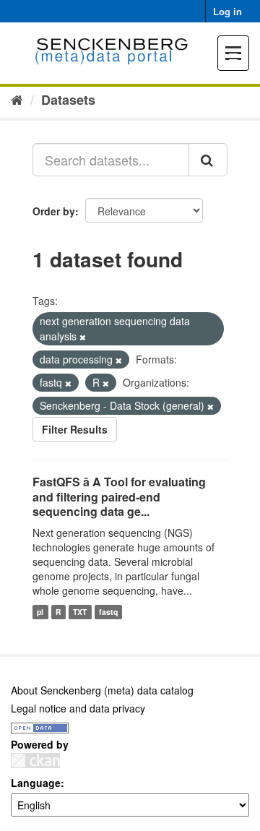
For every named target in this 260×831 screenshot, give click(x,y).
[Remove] (82, 337)
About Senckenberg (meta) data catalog (102, 690)
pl (40, 611)
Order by (53, 211)
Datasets (68, 99)
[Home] (17, 99)
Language (36, 782)
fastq (108, 611)
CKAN (35, 760)
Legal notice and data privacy (78, 708)
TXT (80, 611)
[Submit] (208, 159)
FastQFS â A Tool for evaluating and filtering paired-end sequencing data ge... (119, 496)
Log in (227, 11)
